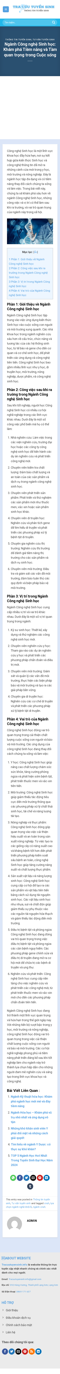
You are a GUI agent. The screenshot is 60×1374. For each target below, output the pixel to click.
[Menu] (6, 9)
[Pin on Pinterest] (40, 1178)
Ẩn (35, 252)
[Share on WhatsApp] (13, 1178)
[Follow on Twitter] (12, 1351)
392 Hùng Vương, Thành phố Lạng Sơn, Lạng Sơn (34, 1285)
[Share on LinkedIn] (47, 1178)
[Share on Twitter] (27, 1178)
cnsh (46, 1203)
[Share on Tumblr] (30, 1186)
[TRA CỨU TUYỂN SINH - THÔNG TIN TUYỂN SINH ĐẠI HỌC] (33, 9)
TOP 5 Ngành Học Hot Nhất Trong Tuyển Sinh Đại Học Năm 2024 (32, 1160)
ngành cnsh (39, 1207)
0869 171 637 (23, 1291)
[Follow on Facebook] (5, 1351)
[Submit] (53, 22)
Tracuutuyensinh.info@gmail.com (25, 1279)
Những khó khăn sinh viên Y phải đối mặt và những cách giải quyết (29, 1133)
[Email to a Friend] (33, 1178)
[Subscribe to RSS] (32, 1351)
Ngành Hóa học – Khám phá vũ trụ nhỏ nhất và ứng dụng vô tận (31, 1117)
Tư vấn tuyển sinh (44, 39)
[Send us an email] (18, 1351)
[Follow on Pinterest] (25, 1351)
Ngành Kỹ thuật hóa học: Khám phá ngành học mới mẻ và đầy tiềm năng (31, 1101)
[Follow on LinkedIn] (38, 1351)
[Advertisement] (30, 108)
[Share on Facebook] (20, 1178)
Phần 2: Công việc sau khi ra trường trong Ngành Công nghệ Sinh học (28, 273)
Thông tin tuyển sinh (18, 39)
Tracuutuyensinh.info (14, 1264)
